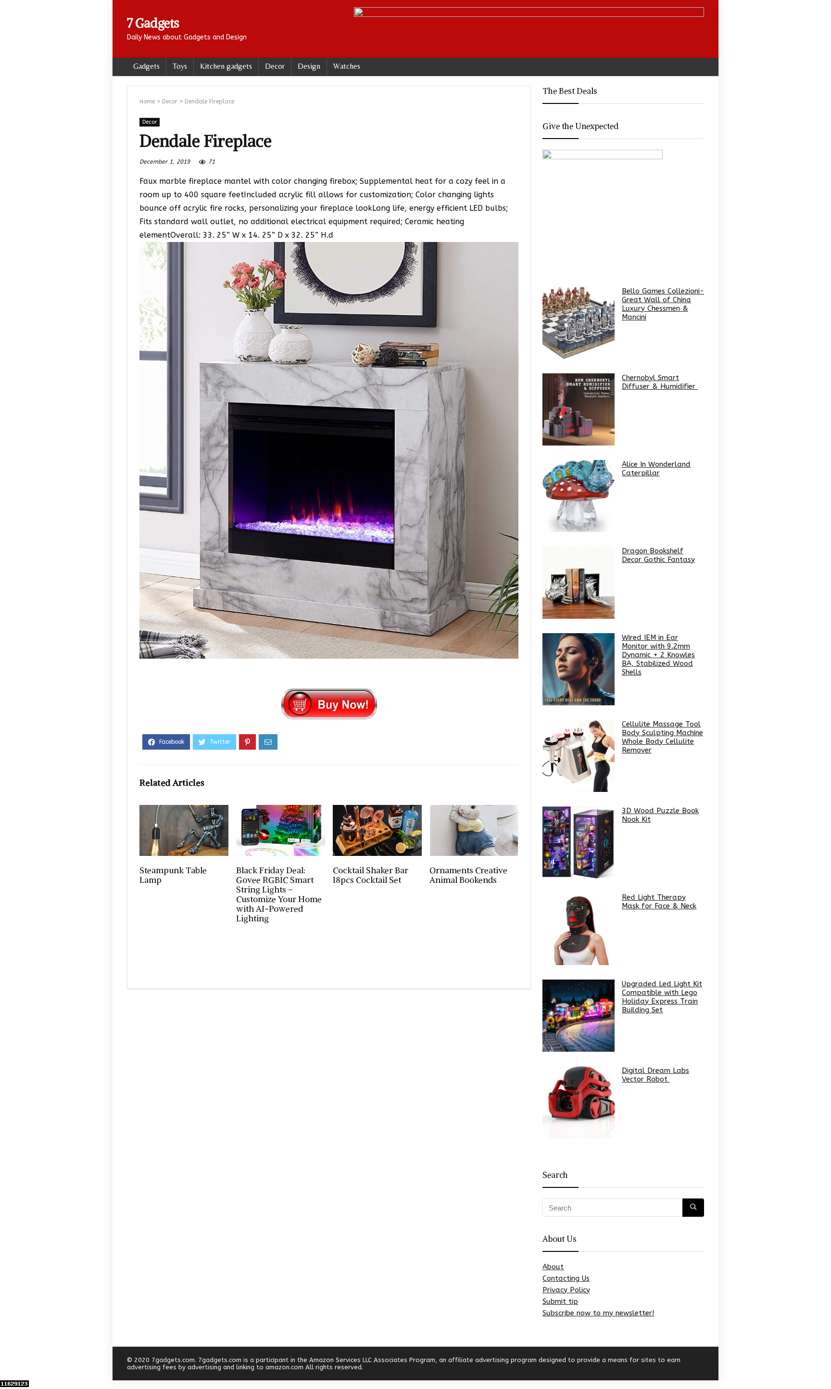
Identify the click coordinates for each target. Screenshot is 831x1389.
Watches (346, 66)
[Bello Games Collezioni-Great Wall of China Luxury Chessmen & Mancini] (578, 323)
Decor (275, 66)
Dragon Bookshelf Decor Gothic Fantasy (658, 555)
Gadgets (146, 66)
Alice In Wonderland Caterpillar (656, 468)
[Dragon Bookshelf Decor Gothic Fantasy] (578, 583)
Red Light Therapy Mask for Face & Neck (659, 901)
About (553, 1266)
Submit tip (560, 1301)
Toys (180, 66)
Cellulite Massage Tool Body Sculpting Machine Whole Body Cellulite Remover (662, 737)
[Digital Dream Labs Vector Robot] (578, 1102)
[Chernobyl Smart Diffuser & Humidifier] (578, 409)
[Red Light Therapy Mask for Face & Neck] (578, 929)
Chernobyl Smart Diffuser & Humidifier (660, 382)
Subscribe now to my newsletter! (598, 1313)
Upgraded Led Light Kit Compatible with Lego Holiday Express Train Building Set (662, 997)
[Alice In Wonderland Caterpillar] (578, 496)
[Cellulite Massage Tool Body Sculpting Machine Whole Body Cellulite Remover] (578, 756)
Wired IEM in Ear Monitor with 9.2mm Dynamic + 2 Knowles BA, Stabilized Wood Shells (658, 654)
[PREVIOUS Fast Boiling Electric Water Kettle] (9, 1365)
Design (309, 66)
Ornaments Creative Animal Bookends (468, 875)
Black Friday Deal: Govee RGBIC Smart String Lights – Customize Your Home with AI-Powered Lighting (279, 894)
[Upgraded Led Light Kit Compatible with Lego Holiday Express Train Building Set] (578, 1016)
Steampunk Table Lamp (173, 875)
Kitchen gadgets (226, 66)
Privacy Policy (566, 1290)
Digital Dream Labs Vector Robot (655, 1074)
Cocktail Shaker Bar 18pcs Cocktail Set (370, 875)
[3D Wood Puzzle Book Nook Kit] (578, 842)
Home (147, 101)
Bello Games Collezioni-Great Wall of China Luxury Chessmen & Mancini (663, 304)
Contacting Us (566, 1278)
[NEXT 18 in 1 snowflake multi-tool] (821, 1365)
